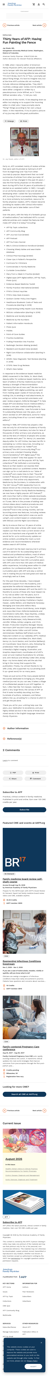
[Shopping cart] (33, 4)
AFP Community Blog (11, 1310)
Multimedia (7, 1315)
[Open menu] (3, 4)
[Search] (43, 4)
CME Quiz (6, 1306)
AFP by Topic (8, 1296)
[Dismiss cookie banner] (41, 1342)
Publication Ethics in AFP (30, 1333)
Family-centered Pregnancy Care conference (21, 1048)
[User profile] (38, 4)
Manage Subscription (11, 1332)
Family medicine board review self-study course (23, 880)
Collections (7, 1301)
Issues (5, 1292)
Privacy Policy (32, 1361)
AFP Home (7, 1287)
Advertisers (26, 1301)
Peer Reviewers (28, 1292)
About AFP (26, 1327)
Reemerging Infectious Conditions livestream (22, 962)
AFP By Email (8, 1336)
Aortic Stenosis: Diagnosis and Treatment (21, 1180)
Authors (25, 1287)
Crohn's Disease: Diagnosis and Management (22, 1175)
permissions (15, 1258)
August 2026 (13, 1159)
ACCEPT (33, 1366)
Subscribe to (12, 1222)
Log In (5, 760)
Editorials (7, 35)
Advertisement (24, 11)
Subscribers (26, 1296)
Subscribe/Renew (9, 1327)
